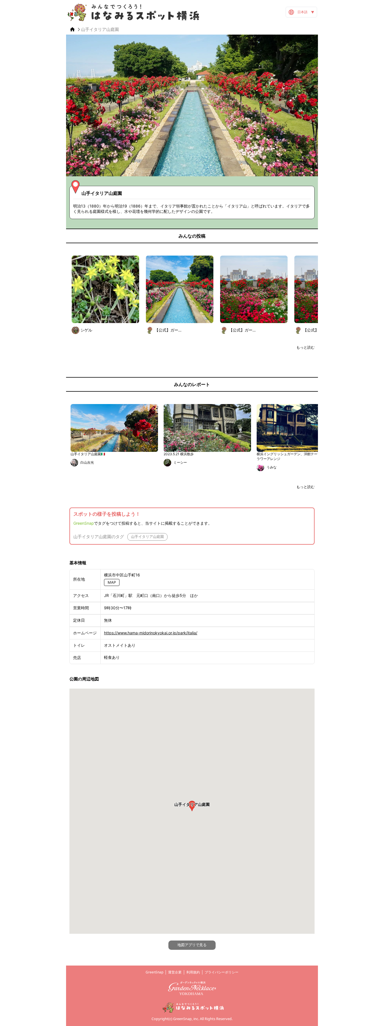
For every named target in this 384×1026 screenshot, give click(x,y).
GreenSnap (83, 523)
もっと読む (305, 347)
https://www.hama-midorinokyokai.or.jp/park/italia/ (150, 632)
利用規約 (193, 972)
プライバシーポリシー (221, 972)
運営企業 (175, 972)
